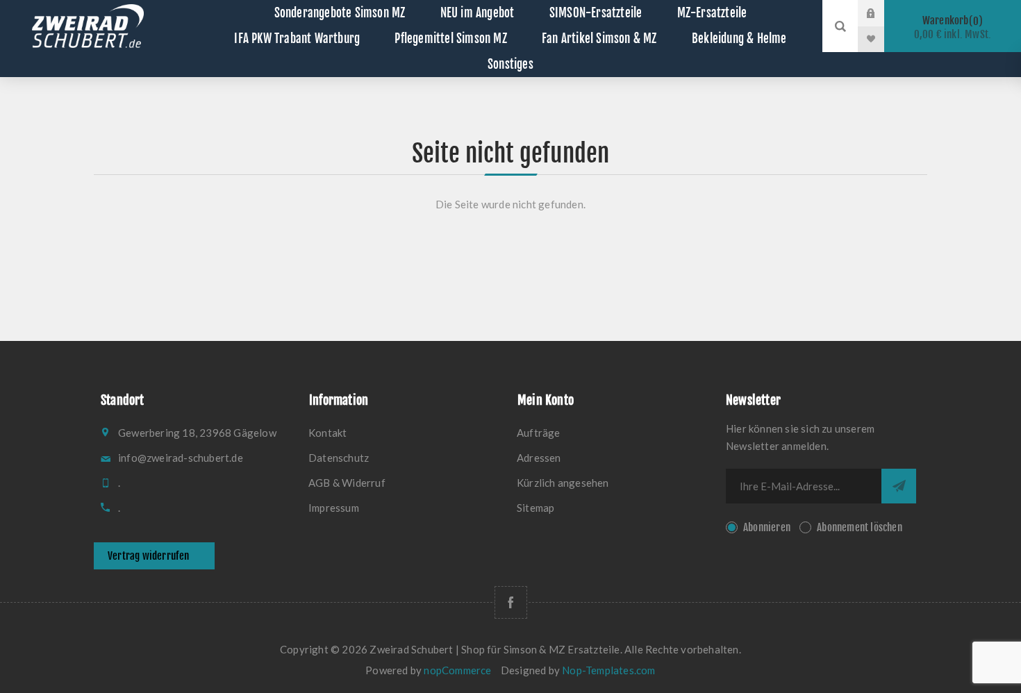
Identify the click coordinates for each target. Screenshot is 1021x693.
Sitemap (535, 507)
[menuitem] (406, 432)
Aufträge (539, 432)
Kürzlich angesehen (563, 482)
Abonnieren (766, 527)
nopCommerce (457, 670)
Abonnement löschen (859, 527)
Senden (898, 486)
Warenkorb (953, 27)
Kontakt (327, 432)
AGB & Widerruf (346, 482)
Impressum (333, 507)
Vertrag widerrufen (149, 555)
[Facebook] (511, 602)
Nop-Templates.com (608, 670)
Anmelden (881, 13)
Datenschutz (338, 457)
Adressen (539, 457)
